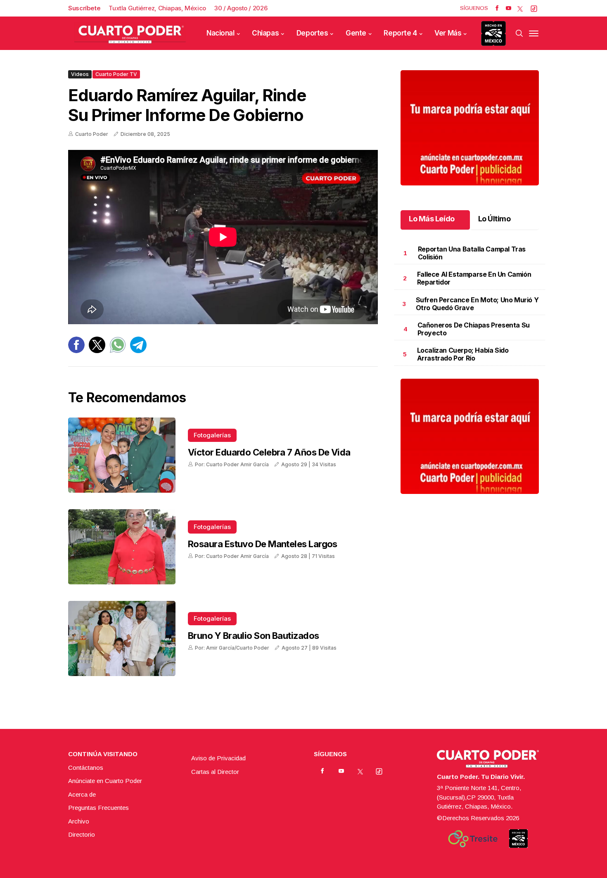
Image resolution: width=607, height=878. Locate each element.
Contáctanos (85, 767)
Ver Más (447, 33)
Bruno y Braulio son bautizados (253, 635)
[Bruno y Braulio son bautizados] (121, 638)
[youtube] (508, 8)
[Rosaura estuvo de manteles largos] (121, 546)
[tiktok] (534, 8)
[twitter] (520, 8)
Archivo (78, 821)
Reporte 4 (400, 33)
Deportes (312, 33)
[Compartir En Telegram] (138, 351)
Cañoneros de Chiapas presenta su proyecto (473, 329)
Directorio (81, 834)
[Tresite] (473, 838)
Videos (80, 74)
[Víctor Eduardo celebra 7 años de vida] (121, 455)
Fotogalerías (212, 435)
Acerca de (82, 794)
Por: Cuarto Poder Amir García (232, 464)
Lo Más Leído (432, 218)
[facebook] (497, 8)
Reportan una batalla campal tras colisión (472, 253)
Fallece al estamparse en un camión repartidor (474, 278)
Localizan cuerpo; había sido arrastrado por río (463, 354)
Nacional (220, 33)
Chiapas (265, 33)
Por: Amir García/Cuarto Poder (232, 648)
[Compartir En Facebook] (76, 351)
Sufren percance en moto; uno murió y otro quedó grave (477, 304)
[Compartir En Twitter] (97, 351)
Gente (356, 33)
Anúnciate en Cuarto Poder (105, 780)
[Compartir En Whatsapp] (117, 351)
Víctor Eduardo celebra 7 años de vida (269, 452)
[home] (130, 33)
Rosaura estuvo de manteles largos (262, 544)
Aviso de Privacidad (218, 758)
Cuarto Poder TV (116, 74)
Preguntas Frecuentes (98, 807)
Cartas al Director (215, 771)
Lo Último (494, 218)
